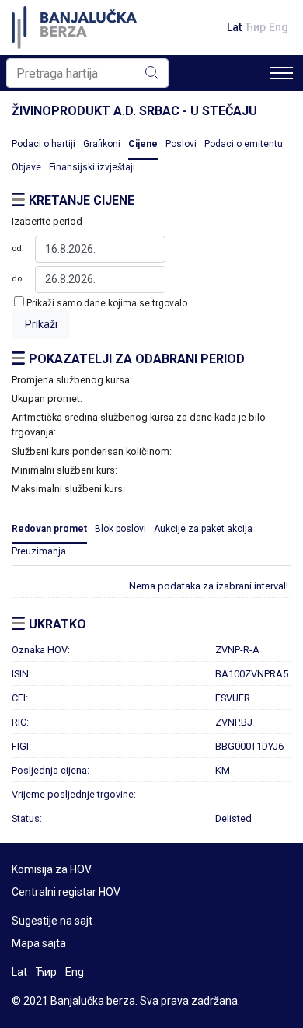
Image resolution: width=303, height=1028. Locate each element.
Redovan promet (49, 528)
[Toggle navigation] (281, 73)
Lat (234, 27)
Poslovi (181, 143)
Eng (278, 27)
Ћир (255, 27)
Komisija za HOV (52, 869)
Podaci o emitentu (243, 143)
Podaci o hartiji (43, 143)
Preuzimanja (39, 551)
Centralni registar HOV (66, 892)
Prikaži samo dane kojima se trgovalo (106, 303)
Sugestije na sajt (52, 920)
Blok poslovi (120, 528)
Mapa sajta (39, 943)
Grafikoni (101, 143)
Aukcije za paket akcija (203, 528)
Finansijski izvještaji (92, 167)
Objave (26, 167)
